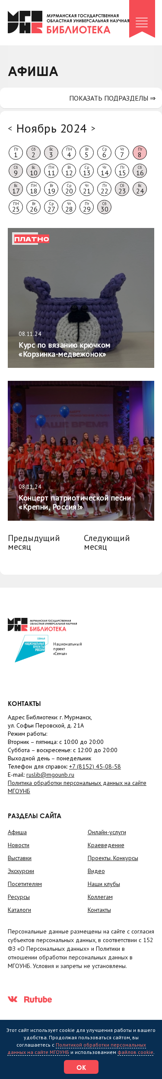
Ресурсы (19, 897)
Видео (96, 871)
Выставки (20, 858)
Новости (18, 845)
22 (104, 189)
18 (34, 189)
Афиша (17, 832)
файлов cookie (135, 1052)
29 (87, 207)
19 (51, 189)
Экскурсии (21, 871)
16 (140, 171)
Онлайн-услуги (107, 832)
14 (104, 171)
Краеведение (106, 845)
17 (16, 189)
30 (104, 207)
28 (69, 207)
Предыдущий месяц (34, 542)
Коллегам (100, 897)
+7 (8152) (95, 766)
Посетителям (25, 884)
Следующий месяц (107, 542)
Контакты (99, 910)
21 (87, 189)
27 (51, 207)
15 (122, 171)
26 (34, 207)
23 (122, 189)
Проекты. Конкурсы (113, 858)
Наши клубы (104, 884)
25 (16, 207)
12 (69, 171)
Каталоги (19, 910)
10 (34, 171)
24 (140, 189)
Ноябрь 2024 (51, 128)
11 (51, 171)
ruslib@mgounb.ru (50, 774)
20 (69, 189)
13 (87, 171)
